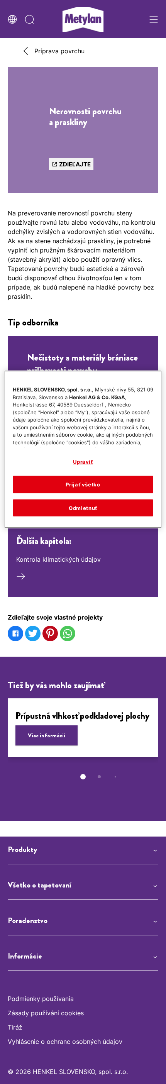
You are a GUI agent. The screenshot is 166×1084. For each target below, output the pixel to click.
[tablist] (83, 776)
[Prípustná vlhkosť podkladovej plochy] (83, 727)
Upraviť (83, 462)
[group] (83, 744)
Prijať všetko (83, 484)
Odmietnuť (83, 508)
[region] (83, 449)
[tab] (83, 776)
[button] (83, 849)
